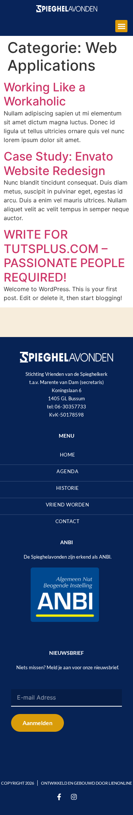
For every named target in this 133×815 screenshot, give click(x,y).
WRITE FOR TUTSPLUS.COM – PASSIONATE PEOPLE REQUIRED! (64, 255)
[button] (121, 26)
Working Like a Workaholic (44, 94)
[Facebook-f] (59, 797)
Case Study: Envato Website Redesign (58, 163)
